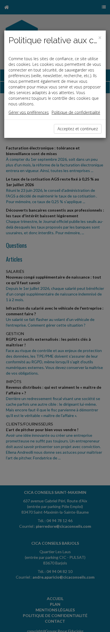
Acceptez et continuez (78, 128)
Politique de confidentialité (76, 112)
